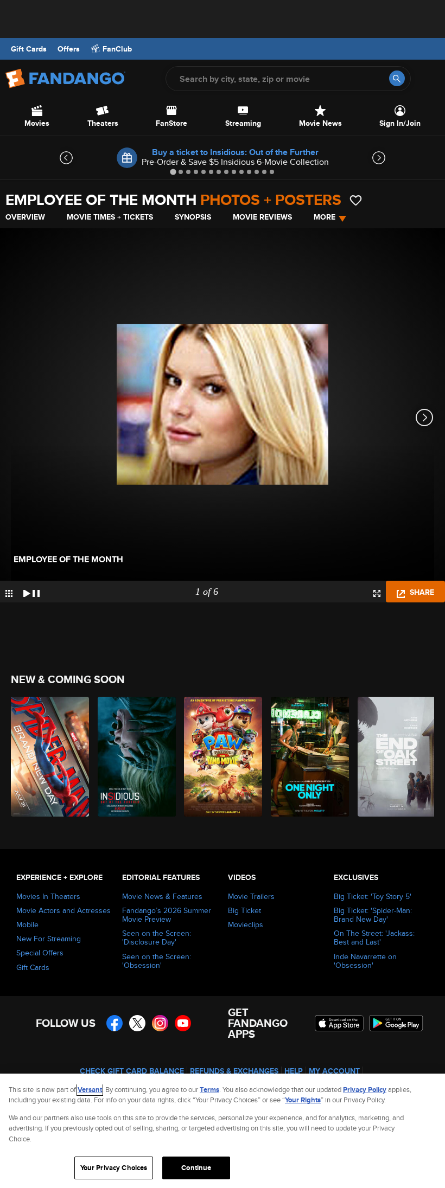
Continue (196, 1168)
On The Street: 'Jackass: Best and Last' (374, 937)
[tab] (173, 172)
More (324, 216)
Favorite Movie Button (356, 200)
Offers (69, 48)
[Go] (397, 78)
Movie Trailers (251, 896)
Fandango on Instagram (160, 1023)
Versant (90, 1089)
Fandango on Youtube (183, 1023)
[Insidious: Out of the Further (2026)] (135, 757)
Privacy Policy (364, 1089)
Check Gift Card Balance (132, 1070)
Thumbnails (8, 593)
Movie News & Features (162, 896)
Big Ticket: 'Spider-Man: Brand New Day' (373, 914)
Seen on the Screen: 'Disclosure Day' (156, 937)
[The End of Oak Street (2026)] (395, 757)
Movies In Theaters (48, 896)
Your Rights (303, 1100)
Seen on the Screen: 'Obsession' (156, 961)
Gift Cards (29, 48)
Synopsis (193, 216)
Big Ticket (244, 910)
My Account (334, 1070)
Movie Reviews (262, 216)
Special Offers (39, 952)
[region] (222, 1131)
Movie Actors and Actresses (63, 910)
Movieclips (245, 924)
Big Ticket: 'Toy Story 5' (372, 896)
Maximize (376, 593)
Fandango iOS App (339, 1023)
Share (421, 592)
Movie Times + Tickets (110, 216)
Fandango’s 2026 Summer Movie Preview (166, 914)
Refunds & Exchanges (234, 1070)
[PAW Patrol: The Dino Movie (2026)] (221, 757)
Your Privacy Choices (114, 1168)
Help (293, 1070)
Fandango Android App (396, 1023)
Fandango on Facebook (114, 1023)
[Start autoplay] (31, 591)
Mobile (27, 924)
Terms (209, 1089)
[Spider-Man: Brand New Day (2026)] (48, 757)
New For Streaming (48, 938)
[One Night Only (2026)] (308, 757)
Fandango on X (137, 1023)
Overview (25, 216)
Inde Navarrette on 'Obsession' (365, 961)
